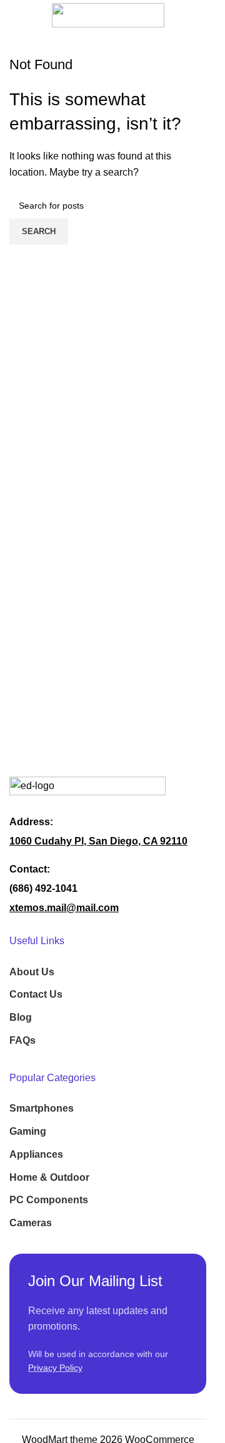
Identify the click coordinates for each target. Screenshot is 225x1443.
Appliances (36, 1154)
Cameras (30, 1223)
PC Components (48, 1200)
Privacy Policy (55, 1368)
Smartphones (41, 1108)
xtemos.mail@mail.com (64, 907)
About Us (31, 972)
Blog (20, 1017)
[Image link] (87, 788)
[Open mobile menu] (14, 14)
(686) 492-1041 (43, 888)
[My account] (206, 14)
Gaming (27, 1131)
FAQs (22, 1040)
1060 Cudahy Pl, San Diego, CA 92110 (98, 841)
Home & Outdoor (49, 1177)
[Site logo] (108, 14)
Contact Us (35, 994)
